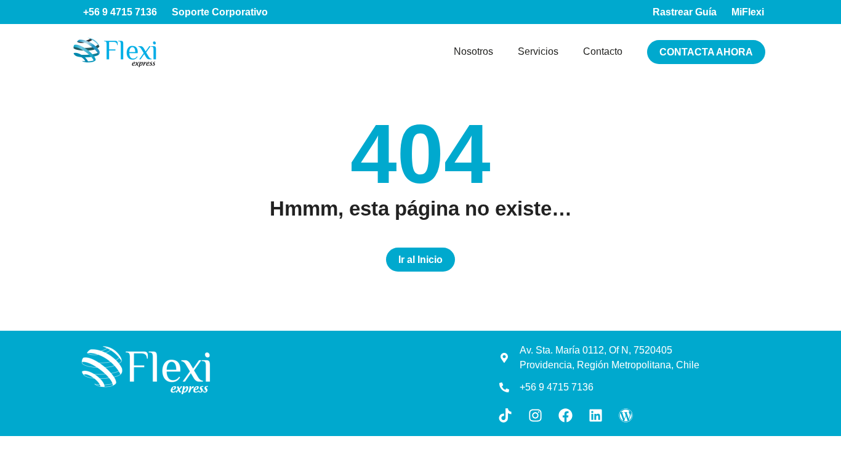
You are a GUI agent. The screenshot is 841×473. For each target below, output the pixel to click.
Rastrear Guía (685, 12)
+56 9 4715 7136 (120, 12)
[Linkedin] (595, 415)
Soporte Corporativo (220, 12)
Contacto (602, 51)
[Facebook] (565, 415)
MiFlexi (747, 12)
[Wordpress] (626, 415)
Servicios (538, 51)
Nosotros (473, 51)
